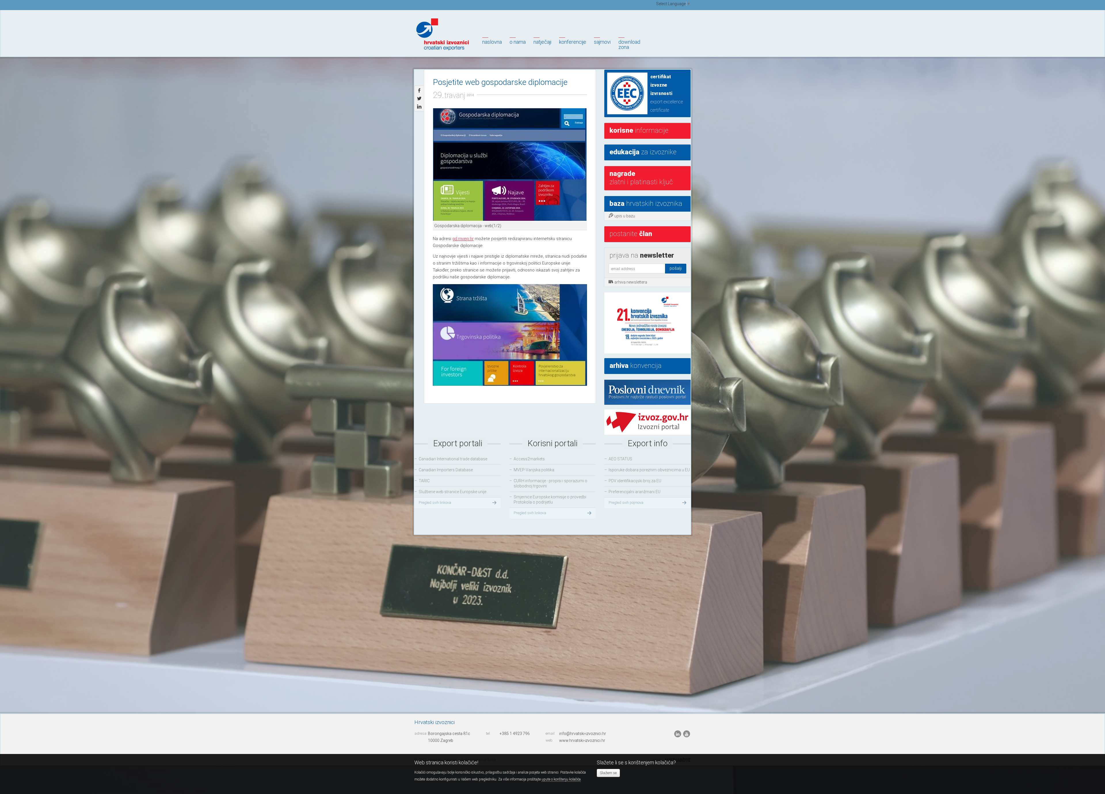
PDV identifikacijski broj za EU (635, 480)
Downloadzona (629, 44)
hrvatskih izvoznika (645, 204)
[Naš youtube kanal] (687, 734)
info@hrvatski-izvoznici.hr (582, 733)
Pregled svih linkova (435, 502)
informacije (638, 130)
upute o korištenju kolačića (561, 779)
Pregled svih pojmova (626, 502)
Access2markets (529, 459)
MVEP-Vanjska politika (534, 470)
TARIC (424, 480)
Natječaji (542, 42)
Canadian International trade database (453, 459)
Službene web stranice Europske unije (452, 491)
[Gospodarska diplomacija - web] (510, 164)
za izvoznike (643, 152)
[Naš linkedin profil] (678, 734)
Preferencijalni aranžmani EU (634, 491)
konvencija (635, 366)
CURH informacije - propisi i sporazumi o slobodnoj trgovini (550, 483)
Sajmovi (602, 42)
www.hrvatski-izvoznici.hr (582, 740)
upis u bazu (624, 216)
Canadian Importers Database (446, 470)
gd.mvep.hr (463, 238)
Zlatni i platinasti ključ (641, 178)
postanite (630, 234)
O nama (518, 42)
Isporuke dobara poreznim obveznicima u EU (649, 470)
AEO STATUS (620, 459)
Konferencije (572, 42)
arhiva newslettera (630, 282)
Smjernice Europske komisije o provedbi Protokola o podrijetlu (550, 499)
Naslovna (492, 42)
